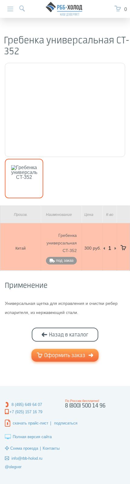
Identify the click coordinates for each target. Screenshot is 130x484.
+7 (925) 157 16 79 (25, 412)
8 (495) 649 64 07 (26, 404)
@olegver (13, 467)
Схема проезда (24, 448)
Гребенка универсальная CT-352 (62, 243)
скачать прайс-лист (30, 423)
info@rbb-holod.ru (26, 458)
